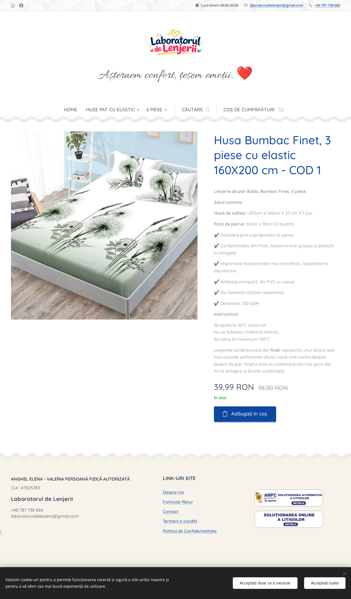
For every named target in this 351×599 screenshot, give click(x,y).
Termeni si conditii (180, 521)
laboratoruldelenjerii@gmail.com (276, 5)
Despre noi (173, 492)
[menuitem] (73, 110)
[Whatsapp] (13, 5)
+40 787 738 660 (327, 5)
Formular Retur (178, 501)
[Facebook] (21, 5)
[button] (196, 110)
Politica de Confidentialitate (190, 531)
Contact (171, 511)
